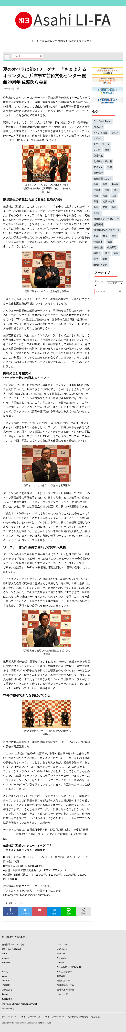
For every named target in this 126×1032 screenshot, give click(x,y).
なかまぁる (7, 989)
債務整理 (98, 172)
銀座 (96, 259)
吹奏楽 (97, 190)
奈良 (114, 195)
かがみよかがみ (64, 971)
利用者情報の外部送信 (77, 1016)
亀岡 (107, 150)
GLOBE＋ (6, 980)
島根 (96, 207)
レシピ (97, 150)
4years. (5, 994)
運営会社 (95, 1016)
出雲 (105, 184)
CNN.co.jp (62, 949)
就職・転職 (108, 201)
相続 (109, 241)
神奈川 (97, 253)
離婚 (105, 259)
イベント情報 (100, 132)
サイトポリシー (9, 1016)
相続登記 (111, 247)
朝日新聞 (98, 224)
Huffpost (61, 953)
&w (9, 949)
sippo (4, 976)
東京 (96, 236)
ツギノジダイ (63, 994)
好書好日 (6, 985)
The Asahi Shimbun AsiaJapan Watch (19, 1004)
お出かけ (98, 127)
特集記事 (98, 241)
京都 (109, 167)
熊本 (114, 236)
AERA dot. (62, 958)
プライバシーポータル (30, 1016)
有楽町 (97, 213)
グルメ (115, 132)
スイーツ (98, 138)
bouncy (60, 962)
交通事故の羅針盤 (103, 161)
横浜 (105, 236)
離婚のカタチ (100, 264)
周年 (107, 190)
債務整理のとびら (103, 178)
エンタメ (18, 903)
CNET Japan (63, 944)
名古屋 (115, 184)
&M (3, 949)
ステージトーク (102, 144)
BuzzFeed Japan (102, 121)
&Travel (17, 949)
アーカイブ (99, 283)
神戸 (107, 253)
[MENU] (7, 56)
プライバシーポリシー (53, 1016)
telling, (5, 971)
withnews (6, 962)
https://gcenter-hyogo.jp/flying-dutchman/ (26, 895)
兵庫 (96, 184)
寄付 (96, 201)
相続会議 (98, 247)
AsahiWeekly (8, 1008)
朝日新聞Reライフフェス (106, 230)
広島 (105, 207)
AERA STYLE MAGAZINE (69, 967)
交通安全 (98, 167)
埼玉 (116, 190)
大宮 (96, 195)
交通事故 (98, 155)
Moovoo (5, 958)
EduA (4, 953)
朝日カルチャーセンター (106, 218)
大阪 (105, 195)
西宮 (116, 253)
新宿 (114, 207)
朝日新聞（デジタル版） (13, 944)
